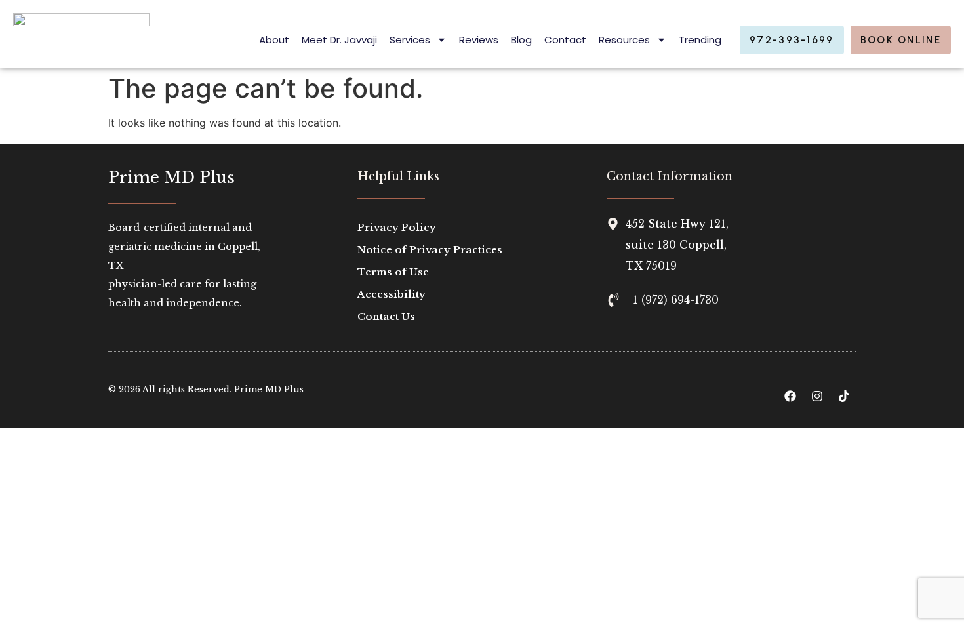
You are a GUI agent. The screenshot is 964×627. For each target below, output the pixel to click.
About (274, 40)
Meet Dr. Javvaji (339, 40)
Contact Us (386, 316)
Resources (624, 40)
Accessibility (391, 294)
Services (410, 40)
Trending (700, 40)
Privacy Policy (396, 227)
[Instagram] (817, 396)
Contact (565, 40)
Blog (521, 40)
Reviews (478, 40)
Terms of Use (393, 272)
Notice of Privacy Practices (429, 249)
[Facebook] (790, 396)
